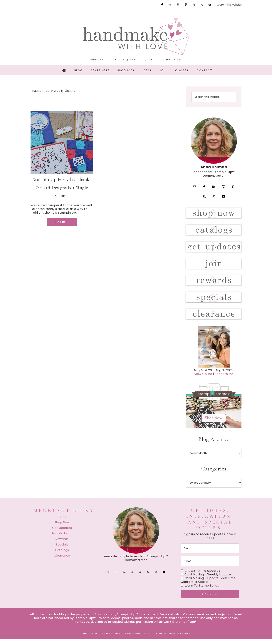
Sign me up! (210, 594)
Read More (62, 222)
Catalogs (62, 550)
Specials (62, 544)
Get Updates (62, 528)
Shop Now (62, 522)
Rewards (62, 539)
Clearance (62, 555)
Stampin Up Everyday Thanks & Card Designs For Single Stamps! (62, 187)
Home (61, 517)
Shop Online (224, 374)
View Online (203, 374)
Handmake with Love (136, 36)
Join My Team (62, 533)
